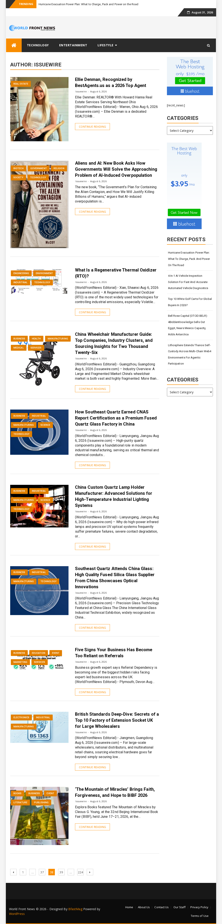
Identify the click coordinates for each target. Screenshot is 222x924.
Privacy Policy (199, 907)
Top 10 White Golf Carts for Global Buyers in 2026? (190, 302)
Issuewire (81, 91)
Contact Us (161, 907)
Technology (38, 45)
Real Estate (20, 83)
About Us (144, 907)
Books (17, 793)
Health (36, 338)
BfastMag (75, 909)
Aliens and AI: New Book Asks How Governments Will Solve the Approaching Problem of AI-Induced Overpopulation (116, 169)
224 (81, 872)
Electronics (21, 717)
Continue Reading (92, 127)
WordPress (17, 914)
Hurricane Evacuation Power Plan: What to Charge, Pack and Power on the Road (89, 4)
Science (45, 425)
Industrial (20, 282)
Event (56, 653)
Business (19, 338)
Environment (44, 273)
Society (18, 177)
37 (42, 872)
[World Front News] (14, 45)
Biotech (18, 168)
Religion (59, 168)
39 (61, 872)
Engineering (21, 273)
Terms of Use (200, 916)
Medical (18, 347)
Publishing (41, 802)
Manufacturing (58, 338)
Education (38, 653)
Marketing (20, 662)
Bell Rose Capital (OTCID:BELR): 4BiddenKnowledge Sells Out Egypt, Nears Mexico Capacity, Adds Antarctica (188, 325)
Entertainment (73, 45)
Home (129, 907)
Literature (20, 802)
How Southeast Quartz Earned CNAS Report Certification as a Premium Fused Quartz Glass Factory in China (116, 418)
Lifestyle (106, 45)
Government (38, 168)
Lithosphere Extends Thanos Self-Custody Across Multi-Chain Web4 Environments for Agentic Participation (189, 354)
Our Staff (179, 907)
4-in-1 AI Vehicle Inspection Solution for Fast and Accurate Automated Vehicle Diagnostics (188, 282)
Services (36, 347)
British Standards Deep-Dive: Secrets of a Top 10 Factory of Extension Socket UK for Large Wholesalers (117, 720)
